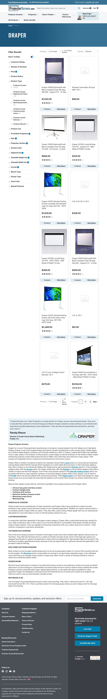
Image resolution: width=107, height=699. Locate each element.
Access (29, 469)
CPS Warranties (27, 628)
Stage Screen (67, 476)
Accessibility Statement (10, 620)
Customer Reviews (8, 616)
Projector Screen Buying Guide (13, 653)
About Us (5, 612)
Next (95, 401)
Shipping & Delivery (29, 612)
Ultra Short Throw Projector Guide (14, 646)
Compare (47, 109)
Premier (75, 467)
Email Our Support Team (87, 636)
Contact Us (26, 632)
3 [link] (90, 401)
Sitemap (26, 677)
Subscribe (97, 599)
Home (10, 25)
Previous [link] (75, 401)
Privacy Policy (27, 624)
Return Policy (26, 616)
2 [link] (85, 401)
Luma (67, 463)
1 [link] (80, 401)
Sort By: (80, 51)
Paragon (66, 469)
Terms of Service (28, 620)
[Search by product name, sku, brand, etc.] (79, 8)
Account (86, 8)
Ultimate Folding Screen (79, 471)
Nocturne (27, 553)
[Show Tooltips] (32, 57)
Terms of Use (6, 677)
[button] (96, 8)
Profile (13, 476)
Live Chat (87, 629)
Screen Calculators (8, 642)
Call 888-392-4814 (92, 2)
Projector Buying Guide (10, 649)
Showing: (43, 51)
